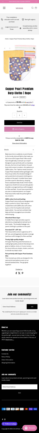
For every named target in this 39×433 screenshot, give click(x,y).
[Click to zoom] (34, 48)
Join (32, 307)
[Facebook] (2, 419)
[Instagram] (5, 419)
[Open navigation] (5, 7)
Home (6, 39)
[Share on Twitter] (19, 274)
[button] (19, 102)
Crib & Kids (16, 429)
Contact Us (5, 354)
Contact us (19, 269)
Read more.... (10, 339)
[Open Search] (32, 8)
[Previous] (5, 48)
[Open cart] (36, 8)
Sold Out (19, 122)
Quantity (19, 111)
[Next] (10, 48)
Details (6, 150)
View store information (19, 143)
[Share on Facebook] (16, 274)
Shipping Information (8, 363)
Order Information (7, 360)
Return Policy (6, 357)
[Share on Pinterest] (22, 274)
